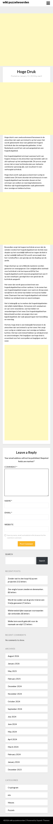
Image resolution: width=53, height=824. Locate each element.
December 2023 (15, 769)
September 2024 (15, 709)
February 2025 (14, 679)
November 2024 (15, 694)
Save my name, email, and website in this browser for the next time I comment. (26, 536)
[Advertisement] (26, 39)
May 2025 (12, 671)
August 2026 (13, 656)
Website (9, 524)
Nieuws (11, 802)
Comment (11, 467)
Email (8, 512)
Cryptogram (13, 787)
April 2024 (12, 739)
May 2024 (12, 732)
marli (40, 76)
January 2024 (14, 762)
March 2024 (13, 747)
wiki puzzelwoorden (16, 2)
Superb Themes (43, 820)
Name (8, 500)
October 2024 (14, 701)
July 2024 (12, 716)
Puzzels (11, 810)
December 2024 (15, 686)
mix (9, 795)
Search (9, 554)
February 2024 (14, 754)
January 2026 (14, 663)
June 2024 (12, 724)
